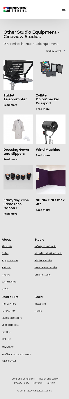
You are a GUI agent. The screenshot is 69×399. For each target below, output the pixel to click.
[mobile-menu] (63, 9)
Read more (10, 105)
